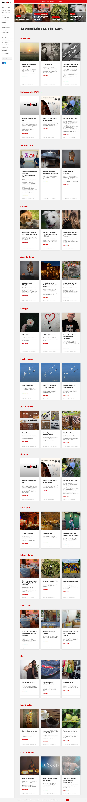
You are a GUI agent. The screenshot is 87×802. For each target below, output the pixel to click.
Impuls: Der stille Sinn (27, 385)
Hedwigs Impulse (26, 359)
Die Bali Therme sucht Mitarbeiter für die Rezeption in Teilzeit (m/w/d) (50, 284)
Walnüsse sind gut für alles (70, 731)
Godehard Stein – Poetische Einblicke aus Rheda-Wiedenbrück (70, 336)
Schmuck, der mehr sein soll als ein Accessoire (50, 119)
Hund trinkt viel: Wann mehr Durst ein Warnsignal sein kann (23, 18)
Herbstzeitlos (25, 507)
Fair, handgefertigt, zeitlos (28, 682)
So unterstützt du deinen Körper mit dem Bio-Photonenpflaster (69, 780)
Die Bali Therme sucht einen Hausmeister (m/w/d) (70, 284)
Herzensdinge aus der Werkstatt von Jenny (48, 433)
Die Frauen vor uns (47, 64)
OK (67, 799)
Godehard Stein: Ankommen (49, 335)
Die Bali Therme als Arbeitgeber (68, 172)
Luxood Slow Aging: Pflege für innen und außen (50, 779)
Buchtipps (24, 308)
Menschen (24, 454)
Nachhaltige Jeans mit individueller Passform (48, 683)
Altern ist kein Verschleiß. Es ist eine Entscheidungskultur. (70, 65)
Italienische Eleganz (68, 682)
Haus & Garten (37, 14)
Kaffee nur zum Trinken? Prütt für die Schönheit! (50, 732)
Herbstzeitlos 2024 (47, 534)
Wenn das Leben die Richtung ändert (29, 119)
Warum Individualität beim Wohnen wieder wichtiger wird (50, 172)
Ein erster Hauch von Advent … (29, 731)
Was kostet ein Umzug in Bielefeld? (49, 632)
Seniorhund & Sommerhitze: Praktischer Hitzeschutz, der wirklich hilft (76, 18)
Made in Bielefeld (26, 406)
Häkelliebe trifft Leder (68, 433)
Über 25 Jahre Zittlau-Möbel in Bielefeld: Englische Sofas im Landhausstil (41, 18)
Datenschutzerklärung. (61, 799)
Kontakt (60, 1)
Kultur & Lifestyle (44, 14)
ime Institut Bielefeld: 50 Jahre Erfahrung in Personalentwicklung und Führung (29, 174)
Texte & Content (42, 1)
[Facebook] (3, 63)
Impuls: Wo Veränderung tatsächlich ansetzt (69, 386)
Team (48, 1)
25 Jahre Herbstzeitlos (27, 534)
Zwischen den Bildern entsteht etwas (70, 582)
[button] (16, 13)
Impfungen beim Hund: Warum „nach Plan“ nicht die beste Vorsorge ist (70, 234)
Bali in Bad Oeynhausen (28, 778)
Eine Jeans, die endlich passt (70, 118)
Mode (22, 656)
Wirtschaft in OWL (54, 1)
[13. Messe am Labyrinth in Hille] (59, 12)
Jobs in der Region (27, 256)
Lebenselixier (25, 335)
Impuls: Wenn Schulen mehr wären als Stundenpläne (49, 386)
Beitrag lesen (25, 76)
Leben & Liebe (25, 38)
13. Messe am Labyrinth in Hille (59, 19)
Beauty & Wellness (27, 752)
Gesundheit (18, 15)
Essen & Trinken (26, 704)
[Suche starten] (10, 58)
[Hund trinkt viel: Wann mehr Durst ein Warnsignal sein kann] (23, 12)
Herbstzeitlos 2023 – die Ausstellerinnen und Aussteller (71, 534)
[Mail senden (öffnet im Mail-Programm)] (5, 63)
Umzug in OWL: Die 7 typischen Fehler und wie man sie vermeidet (70, 633)
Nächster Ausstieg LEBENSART (31, 92)
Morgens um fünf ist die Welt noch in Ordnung (29, 65)
